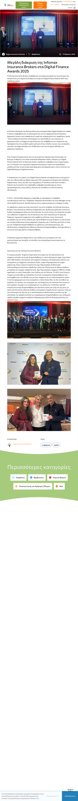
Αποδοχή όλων (70, 796)
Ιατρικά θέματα (59, 477)
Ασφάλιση (20, 477)
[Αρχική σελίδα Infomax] (9, 5)
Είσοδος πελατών (69, 4)
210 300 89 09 (68, 1)
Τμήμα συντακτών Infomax (15, 54)
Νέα (61, 486)
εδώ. (37, 798)
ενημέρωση (46, 445)
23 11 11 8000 (54, 4)
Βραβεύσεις (39, 477)
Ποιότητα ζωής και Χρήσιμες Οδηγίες (34, 486)
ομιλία (56, 445)
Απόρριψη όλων (52, 796)
